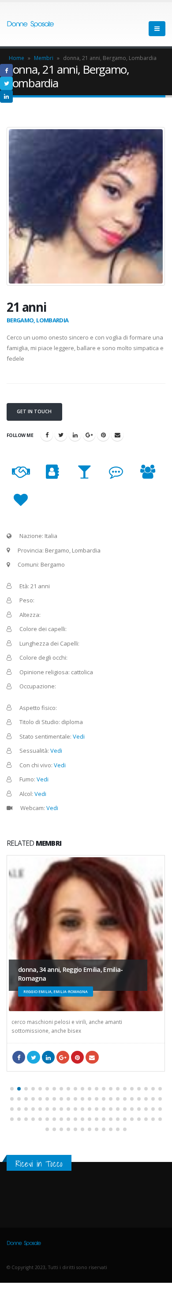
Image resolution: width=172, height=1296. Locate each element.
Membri (43, 58)
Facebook (47, 435)
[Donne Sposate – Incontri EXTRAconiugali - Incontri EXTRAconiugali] (31, 24)
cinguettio (61, 435)
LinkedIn (75, 435)
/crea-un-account (117, 435)
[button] (11, 1089)
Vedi (79, 736)
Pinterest (103, 435)
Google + (89, 435)
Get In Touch (34, 411)
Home (16, 58)
